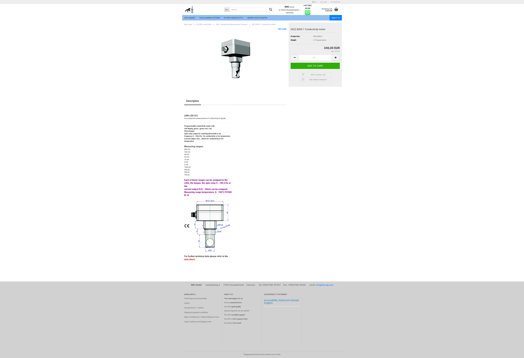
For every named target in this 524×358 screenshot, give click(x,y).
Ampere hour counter (257, 18)
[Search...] (270, 9)
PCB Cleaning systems (210, 18)
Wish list (336, 2)
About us (336, 18)
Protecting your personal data (195, 298)
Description (192, 100)
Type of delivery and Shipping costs (198, 322)
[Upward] (516, 354)
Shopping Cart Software (253, 354)
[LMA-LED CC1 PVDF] (235, 58)
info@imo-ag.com (324, 285)
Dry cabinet (189, 18)
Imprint (187, 303)
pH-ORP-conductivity (233, 18)
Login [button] (324, 2)
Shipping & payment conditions (196, 312)
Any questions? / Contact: (194, 308)
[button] (314, 2)
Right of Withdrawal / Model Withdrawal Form (201, 317)
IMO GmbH (282, 29)
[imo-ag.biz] (202, 9)
